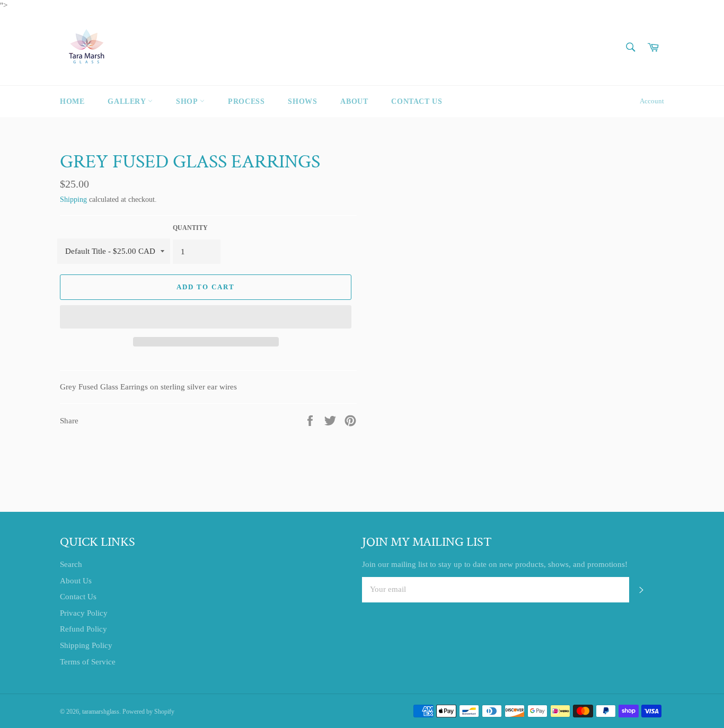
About (354, 101)
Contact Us (416, 101)
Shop (188, 101)
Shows (302, 101)
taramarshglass (100, 711)
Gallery (128, 101)
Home (72, 101)
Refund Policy (83, 629)
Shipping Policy (86, 645)
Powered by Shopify (148, 711)
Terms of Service (88, 662)
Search (71, 564)
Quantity (190, 228)
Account (652, 101)
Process (246, 101)
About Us (76, 580)
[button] (205, 317)
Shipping (73, 199)
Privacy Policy (84, 613)
